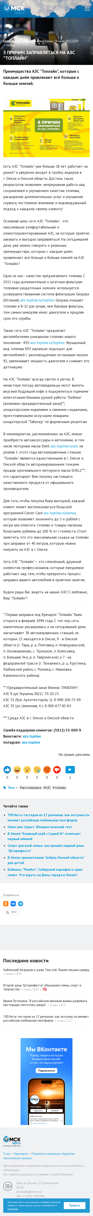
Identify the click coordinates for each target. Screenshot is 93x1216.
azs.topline (32, 736)
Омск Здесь (14, 8)
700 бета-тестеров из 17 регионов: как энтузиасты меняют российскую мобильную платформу (46, 1018)
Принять (74, 1205)
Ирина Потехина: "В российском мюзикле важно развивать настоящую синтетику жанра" (45, 1003)
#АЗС (47, 788)
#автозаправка (30, 788)
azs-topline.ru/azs (64, 446)
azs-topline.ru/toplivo (37, 300)
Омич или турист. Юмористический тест (40, 827)
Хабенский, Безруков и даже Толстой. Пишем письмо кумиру (46, 970)
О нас (6, 1154)
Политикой (13, 1209)
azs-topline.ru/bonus (59, 513)
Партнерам (21, 1154)
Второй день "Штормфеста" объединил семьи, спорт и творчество (42, 987)
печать (10, 45)
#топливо (59, 788)
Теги (11, 788)
